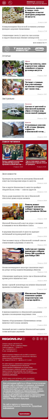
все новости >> (40, 43)
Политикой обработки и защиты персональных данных (24, 396)
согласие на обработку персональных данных (23, 391)
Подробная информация (9, 374)
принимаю (24, 414)
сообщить (39, 49)
